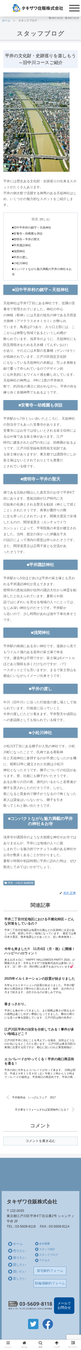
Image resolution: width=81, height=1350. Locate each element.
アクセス (44, 1260)
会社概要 (44, 1243)
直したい (19, 1278)
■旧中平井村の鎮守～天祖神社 (31, 227)
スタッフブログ (48, 1254)
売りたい (19, 1251)
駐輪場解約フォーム (50, 1283)
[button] (72, 732)
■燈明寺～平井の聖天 (26, 239)
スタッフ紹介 (47, 1249)
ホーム (18, 1244)
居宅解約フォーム (50, 1270)
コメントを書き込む (40, 1141)
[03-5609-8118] (30, 1305)
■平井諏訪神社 (21, 245)
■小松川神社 (20, 263)
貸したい (19, 1264)
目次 (35, 219)
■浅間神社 (18, 251)
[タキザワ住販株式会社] (40, 8)
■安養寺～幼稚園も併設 (27, 233)
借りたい (19, 1257)
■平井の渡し (20, 257)
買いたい (19, 1271)
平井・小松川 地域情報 (20, 882)
